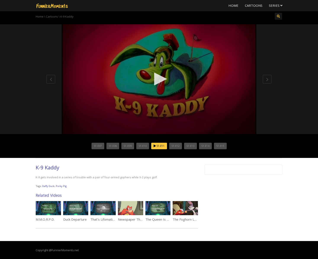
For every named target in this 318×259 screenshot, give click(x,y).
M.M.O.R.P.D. (45, 219)
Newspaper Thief (131, 219)
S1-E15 (220, 146)
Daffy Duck (48, 186)
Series (274, 5)
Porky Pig (61, 186)
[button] (159, 79)
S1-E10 (143, 146)
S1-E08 (113, 146)
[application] (159, 79)
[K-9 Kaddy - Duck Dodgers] (52, 5)
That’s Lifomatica (103, 219)
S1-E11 (160, 146)
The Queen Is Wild (159, 219)
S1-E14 (205, 146)
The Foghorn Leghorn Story (193, 219)
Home (233, 5)
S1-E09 (128, 146)
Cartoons (253, 5)
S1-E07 (98, 146)
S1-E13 (190, 146)
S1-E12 (176, 146)
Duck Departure (75, 219)
